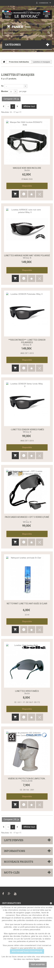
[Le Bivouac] (27, 14)
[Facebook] (3, 893)
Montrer (4, 91)
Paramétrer (18, 965)
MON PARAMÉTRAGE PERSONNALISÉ (27, 951)
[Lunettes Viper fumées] (27, 665)
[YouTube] (15, 893)
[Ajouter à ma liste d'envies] (31, 194)
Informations (14, 851)
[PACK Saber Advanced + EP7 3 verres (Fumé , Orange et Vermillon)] (27, 491)
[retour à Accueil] (4, 62)
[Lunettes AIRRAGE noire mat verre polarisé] (27, 229)
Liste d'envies (13, 840)
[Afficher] (23, 194)
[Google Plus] (9, 893)
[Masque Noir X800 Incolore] (27, 142)
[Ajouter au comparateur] (39, 194)
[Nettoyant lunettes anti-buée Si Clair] (27, 577)
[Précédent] (3, 106)
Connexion (43, 3)
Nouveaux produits (18, 861)
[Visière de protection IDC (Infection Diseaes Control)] (27, 752)
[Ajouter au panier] (15, 194)
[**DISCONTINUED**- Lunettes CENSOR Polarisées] (27, 313)
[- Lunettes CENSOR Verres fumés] (27, 403)
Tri (2, 85)
